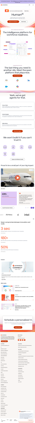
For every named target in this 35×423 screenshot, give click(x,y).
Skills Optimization (4, 352)
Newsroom (2, 398)
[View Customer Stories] (17, 214)
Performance (3, 360)
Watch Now (26, 11)
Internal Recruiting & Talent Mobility (23, 362)
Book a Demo (18, 327)
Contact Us (19, 336)
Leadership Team (3, 388)
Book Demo (23, 21)
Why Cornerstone (3, 386)
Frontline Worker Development (23, 361)
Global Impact (3, 403)
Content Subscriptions (4, 370)
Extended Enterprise (4, 367)
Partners (2, 401)
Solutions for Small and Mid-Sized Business (25, 345)
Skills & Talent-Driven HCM (22, 347)
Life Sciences (20, 375)
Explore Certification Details (17, 159)
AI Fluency (19, 354)
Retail (19, 380)
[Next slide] (33, 208)
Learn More (3, 188)
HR (1, 362)
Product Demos (3, 411)
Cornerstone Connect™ (5, 261)
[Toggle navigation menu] (33, 5)
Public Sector (20, 370)
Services (2, 379)
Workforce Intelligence (4, 350)
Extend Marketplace (4, 382)
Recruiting (2, 357)
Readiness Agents (3, 348)
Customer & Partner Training (22, 364)
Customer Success (4, 389)
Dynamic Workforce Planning (22, 359)
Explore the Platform (13, 21)
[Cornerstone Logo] (4, 4)
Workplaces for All (21, 366)
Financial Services (21, 371)
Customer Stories (3, 391)
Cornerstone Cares (4, 396)
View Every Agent (17, 131)
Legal (7, 419)
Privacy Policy (11, 420)
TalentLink (2, 375)
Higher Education (21, 378)
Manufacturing (20, 376)
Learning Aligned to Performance (23, 351)
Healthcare (20, 373)
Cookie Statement (15, 420)
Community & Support (21, 338)
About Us (2, 393)
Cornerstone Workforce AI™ (5, 345)
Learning (2, 365)
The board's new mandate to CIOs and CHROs (9, 294)
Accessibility (3, 406)
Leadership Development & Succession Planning (25, 356)
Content (2, 369)
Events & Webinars (4, 413)
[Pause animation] (33, 218)
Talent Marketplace (4, 355)
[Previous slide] (31, 208)
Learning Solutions (4, 364)
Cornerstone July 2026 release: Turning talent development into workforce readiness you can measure (17, 304)
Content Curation (21, 357)
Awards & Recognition (4, 405)
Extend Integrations (4, 380)
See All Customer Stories (7, 207)
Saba (1, 372)
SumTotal (2, 374)
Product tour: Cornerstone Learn (6, 284)
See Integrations (17, 75)
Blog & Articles (3, 415)
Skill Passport (3, 377)
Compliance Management (22, 352)
